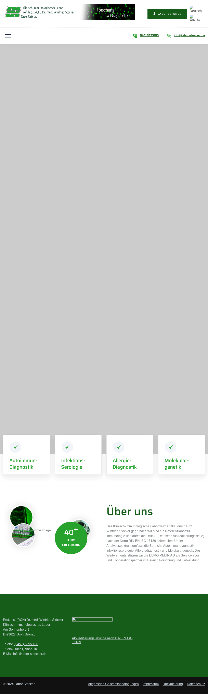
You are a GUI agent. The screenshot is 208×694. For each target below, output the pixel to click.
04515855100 (149, 35)
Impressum (151, 684)
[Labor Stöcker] (69, 12)
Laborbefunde (170, 14)
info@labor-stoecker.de (189, 35)
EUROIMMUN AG (136, 396)
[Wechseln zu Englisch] (196, 18)
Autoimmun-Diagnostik (23, 464)
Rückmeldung (173, 684)
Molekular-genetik (177, 464)
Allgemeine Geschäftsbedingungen (113, 684)
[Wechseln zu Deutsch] (196, 9)
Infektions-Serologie (73, 464)
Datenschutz (196, 684)
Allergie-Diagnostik (125, 464)
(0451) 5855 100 (26, 644)
